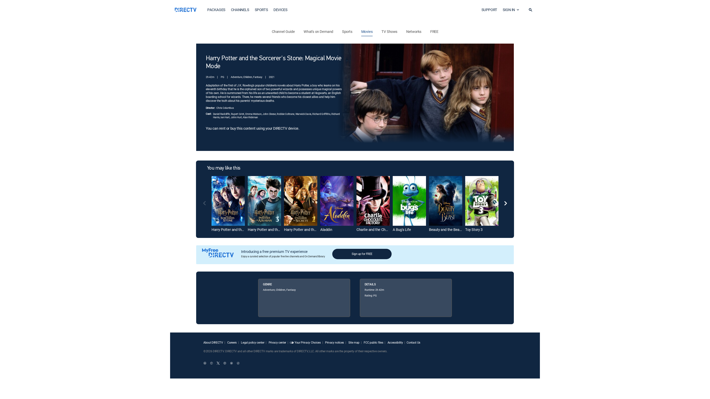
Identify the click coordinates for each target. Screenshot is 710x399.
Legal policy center (252, 342)
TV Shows (389, 31)
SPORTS (261, 9)
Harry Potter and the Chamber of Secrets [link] (316, 229)
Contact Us (413, 342)
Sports (347, 31)
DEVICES (280, 9)
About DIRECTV (213, 342)
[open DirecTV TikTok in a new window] (238, 363)
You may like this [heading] (223, 168)
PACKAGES (216, 9)
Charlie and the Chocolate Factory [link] (383, 229)
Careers (232, 342)
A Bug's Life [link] (402, 229)
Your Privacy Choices (308, 342)
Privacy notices (334, 342)
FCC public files (373, 342)
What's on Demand (318, 31)
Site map (353, 342)
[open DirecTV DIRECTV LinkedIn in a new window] (204, 363)
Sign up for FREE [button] (362, 254)
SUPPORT (489, 9)
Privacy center (277, 342)
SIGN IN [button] (509, 9)
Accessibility (395, 342)
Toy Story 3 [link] (474, 229)
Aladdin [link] (326, 229)
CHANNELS (240, 9)
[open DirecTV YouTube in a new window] (231, 363)
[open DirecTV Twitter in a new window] (218, 363)
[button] (530, 10)
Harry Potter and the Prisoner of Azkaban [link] (280, 229)
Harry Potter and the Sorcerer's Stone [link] (241, 229)
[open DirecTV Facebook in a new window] (211, 363)
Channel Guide (283, 31)
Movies (367, 31)
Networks (413, 31)
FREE (434, 31)
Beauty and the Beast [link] (445, 229)
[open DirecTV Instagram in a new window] (224, 363)
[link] (228, 201)
